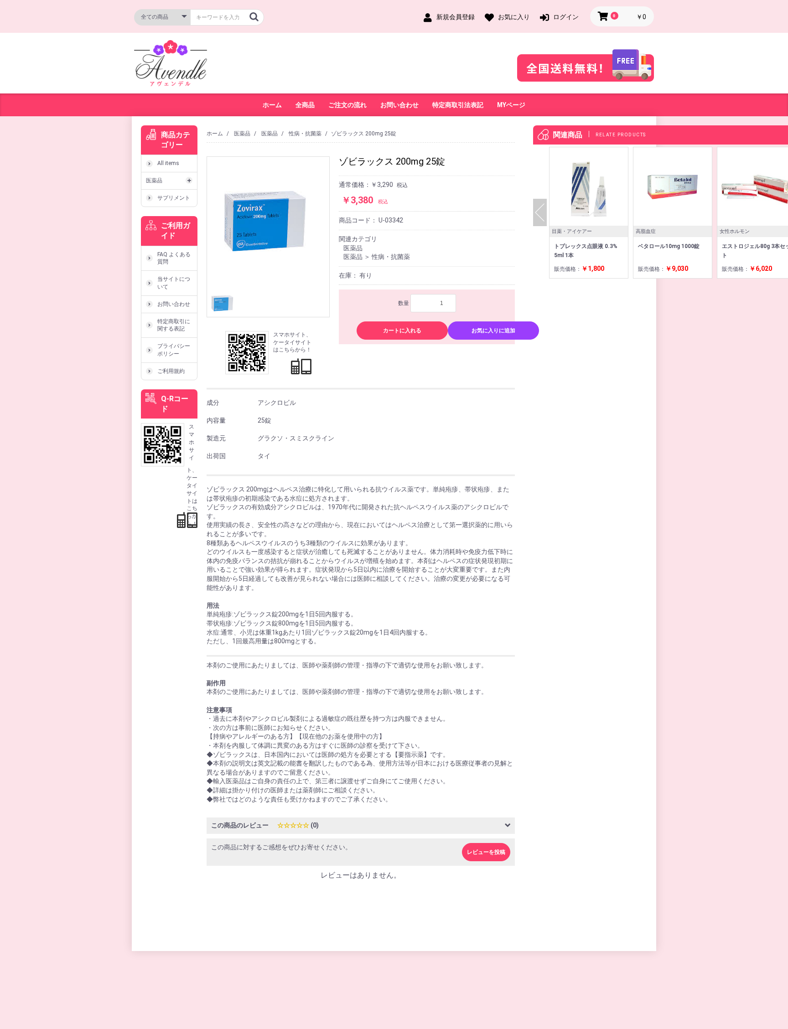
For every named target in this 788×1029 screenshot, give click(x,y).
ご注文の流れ (347, 105)
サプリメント (173, 198)
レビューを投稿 (486, 852)
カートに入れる (402, 330)
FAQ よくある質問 (174, 258)
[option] (265, 215)
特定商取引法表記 (457, 105)
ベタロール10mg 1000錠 (669, 246)
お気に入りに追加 (493, 330)
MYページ (511, 105)
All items (168, 163)
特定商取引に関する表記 (173, 325)
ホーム (272, 105)
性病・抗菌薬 (305, 133)
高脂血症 (646, 231)
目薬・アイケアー (572, 231)
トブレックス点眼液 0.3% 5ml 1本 (585, 251)
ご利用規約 (171, 371)
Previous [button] (540, 212)
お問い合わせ (399, 105)
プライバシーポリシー (173, 350)
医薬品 (154, 180)
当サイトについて (173, 283)
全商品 (305, 105)
